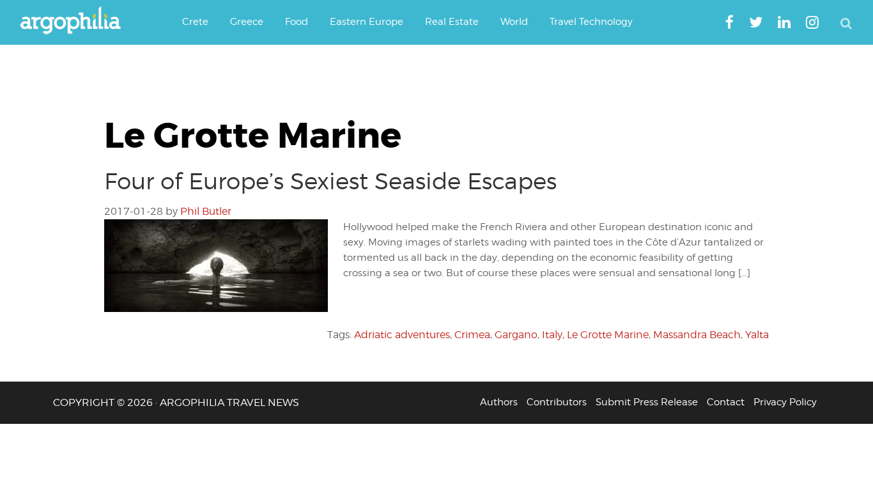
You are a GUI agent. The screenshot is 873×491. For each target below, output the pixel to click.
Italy (552, 335)
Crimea (472, 335)
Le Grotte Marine (608, 335)
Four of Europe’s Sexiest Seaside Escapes (330, 181)
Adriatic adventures (402, 335)
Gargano (516, 335)
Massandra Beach (697, 335)
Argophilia (76, 21)
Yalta (757, 335)
